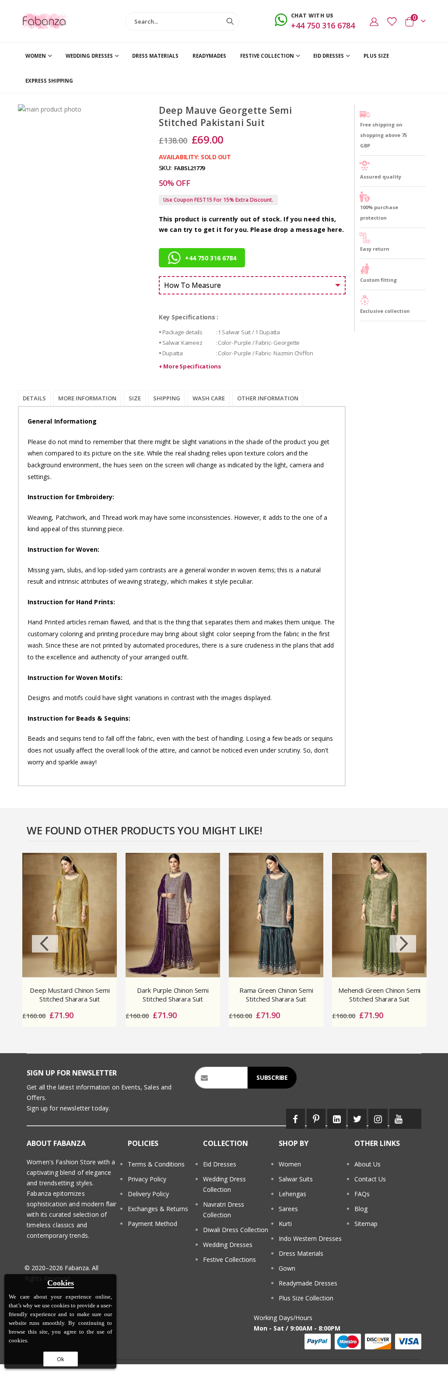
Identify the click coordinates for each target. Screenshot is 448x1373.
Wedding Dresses (227, 1244)
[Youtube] (398, 1119)
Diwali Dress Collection (235, 1230)
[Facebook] (295, 1119)
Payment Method (152, 1223)
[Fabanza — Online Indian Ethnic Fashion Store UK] (44, 21)
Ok (60, 1359)
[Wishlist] (391, 21)
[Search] (230, 21)
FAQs (362, 1194)
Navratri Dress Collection (223, 1209)
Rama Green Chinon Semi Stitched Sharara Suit (276, 994)
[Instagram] (377, 1119)
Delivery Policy (148, 1194)
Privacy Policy (147, 1179)
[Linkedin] (336, 1119)
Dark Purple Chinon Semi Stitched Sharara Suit (173, 994)
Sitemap (366, 1223)
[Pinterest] (316, 1119)
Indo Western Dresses (310, 1238)
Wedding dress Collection (224, 1184)
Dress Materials (301, 1253)
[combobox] (182, 21)
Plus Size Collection (306, 1298)
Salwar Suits (296, 1179)
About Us (367, 1164)
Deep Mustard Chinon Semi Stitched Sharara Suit (69, 994)
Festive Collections (229, 1259)
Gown (287, 1268)
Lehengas (292, 1194)
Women (290, 1164)
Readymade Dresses (308, 1283)
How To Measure (192, 285)
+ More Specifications (190, 366)
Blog (361, 1209)
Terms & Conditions (156, 1164)
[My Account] (374, 21)
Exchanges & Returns (158, 1209)
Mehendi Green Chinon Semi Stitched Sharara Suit (379, 994)
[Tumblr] (414, 1119)
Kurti (285, 1223)
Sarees (288, 1209)
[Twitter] (357, 1119)
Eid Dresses (219, 1164)
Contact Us (370, 1179)
